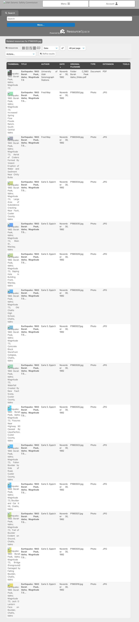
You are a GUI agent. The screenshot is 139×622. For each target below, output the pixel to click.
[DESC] (62, 48)
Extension (108, 64)
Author (45, 64)
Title (24, 64)
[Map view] (38, 48)
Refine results (49, 54)
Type (93, 64)
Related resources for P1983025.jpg (24, 41)
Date (62, 64)
